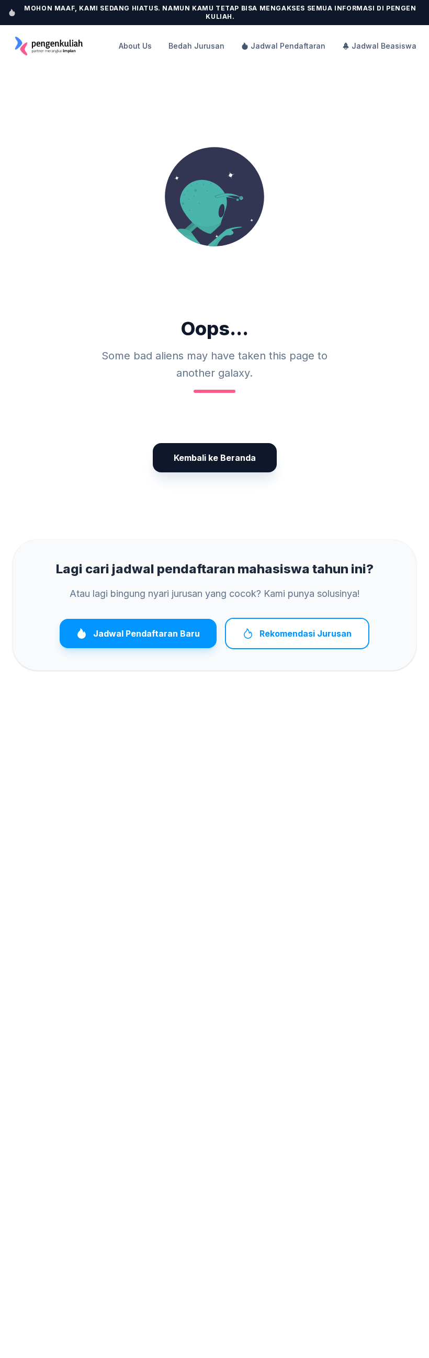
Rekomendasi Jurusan (305, 633)
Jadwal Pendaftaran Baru (146, 633)
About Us (135, 45)
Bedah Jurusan (196, 45)
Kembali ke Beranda (215, 457)
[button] (214, 196)
